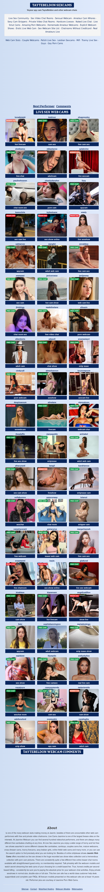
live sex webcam (83, 587)
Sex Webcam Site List (48, 28)
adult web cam (52, 271)
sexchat (20, 524)
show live (83, 619)
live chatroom (20, 587)
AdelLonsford (20, 719)
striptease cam (84, 492)
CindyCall (20, 370)
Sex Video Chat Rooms (42, 18)
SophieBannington (52, 624)
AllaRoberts (20, 339)
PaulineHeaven (20, 180)
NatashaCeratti (20, 529)
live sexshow (84, 239)
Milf (78, 40)
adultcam (52, 176)
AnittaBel (84, 434)
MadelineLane (52, 307)
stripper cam (84, 524)
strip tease (84, 366)
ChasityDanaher (52, 180)
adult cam (20, 366)
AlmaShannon (52, 370)
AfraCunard (20, 465)
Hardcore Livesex (65, 21)
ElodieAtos (20, 148)
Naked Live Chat (84, 21)
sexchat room (20, 714)
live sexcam (83, 176)
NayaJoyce (20, 687)
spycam (83, 207)
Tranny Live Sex (89, 40)
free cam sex (84, 144)
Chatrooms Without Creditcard (76, 28)
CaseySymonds (52, 687)
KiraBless (20, 592)
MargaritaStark (83, 529)
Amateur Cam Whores (84, 18)
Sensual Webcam (63, 18)
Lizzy (84, 180)
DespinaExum (20, 402)
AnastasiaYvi (84, 339)
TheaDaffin (20, 434)
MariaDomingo (83, 624)
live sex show (20, 461)
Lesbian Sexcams (66, 40)
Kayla (52, 560)
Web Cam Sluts (13, 40)
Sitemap (25, 889)
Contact (33, 889)
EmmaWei (20, 275)
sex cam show (20, 492)
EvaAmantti (20, 560)
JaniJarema (84, 275)
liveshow (52, 492)
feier (20, 624)
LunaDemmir (20, 117)
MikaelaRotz (52, 148)
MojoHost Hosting (46, 889)
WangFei (52, 244)
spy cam (52, 746)
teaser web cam (52, 556)
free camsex (52, 682)
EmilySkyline (84, 655)
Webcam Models (63, 889)
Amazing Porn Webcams (34, 25)
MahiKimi (20, 655)
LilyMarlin (52, 655)
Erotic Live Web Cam (26, 28)
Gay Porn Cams (55, 43)
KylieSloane (52, 212)
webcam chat (84, 429)
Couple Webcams (30, 40)
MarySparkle (52, 434)
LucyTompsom (84, 370)
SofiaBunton (20, 497)
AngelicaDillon (83, 592)
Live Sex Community (19, 18)
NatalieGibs (84, 719)
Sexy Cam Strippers (17, 21)
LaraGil (52, 465)
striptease (52, 461)
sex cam (20, 302)
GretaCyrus (52, 529)
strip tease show (84, 651)
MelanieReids (84, 687)
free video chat (52, 334)
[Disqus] (52, 789)
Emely (84, 212)
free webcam (20, 556)
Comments (63, 106)
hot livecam (20, 144)
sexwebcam (20, 429)
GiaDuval (84, 560)
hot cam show (52, 302)
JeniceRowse (52, 275)
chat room (52, 524)
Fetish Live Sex (48, 40)
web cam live (84, 302)
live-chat (20, 176)
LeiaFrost (52, 117)
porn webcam (84, 334)
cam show (20, 619)
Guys (43, 43)
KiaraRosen (52, 592)
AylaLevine (84, 148)
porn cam (52, 207)
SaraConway (52, 497)
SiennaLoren (83, 402)
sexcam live (83, 397)
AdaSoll (52, 339)
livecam (52, 429)
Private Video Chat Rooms (42, 21)
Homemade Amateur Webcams (63, 25)
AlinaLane (52, 402)
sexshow (52, 397)
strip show (20, 746)
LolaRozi (83, 497)
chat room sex (20, 207)
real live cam (84, 682)
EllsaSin (83, 307)
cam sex (52, 144)
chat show (52, 366)
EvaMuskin (52, 719)
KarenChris (20, 212)
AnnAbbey (83, 244)
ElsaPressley (84, 117)
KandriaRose (83, 465)
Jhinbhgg (20, 307)
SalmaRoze (20, 244)
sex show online (52, 239)
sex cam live (20, 239)
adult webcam (52, 651)
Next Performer (44, 106)
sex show (20, 682)
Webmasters (77, 889)
